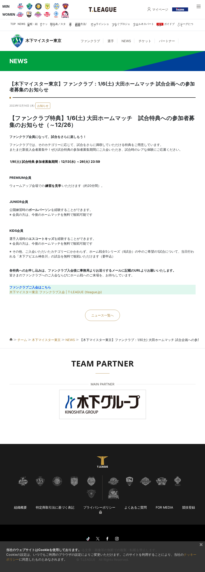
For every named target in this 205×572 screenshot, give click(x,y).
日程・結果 (32, 24)
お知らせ (42, 105)
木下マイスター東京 (46, 340)
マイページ (160, 9)
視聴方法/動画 (80, 24)
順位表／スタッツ (58, 24)
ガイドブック (166, 24)
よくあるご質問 (135, 507)
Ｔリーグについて (185, 24)
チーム (22, 340)
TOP (13, 23)
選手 (70, 24)
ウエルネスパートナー (143, 24)
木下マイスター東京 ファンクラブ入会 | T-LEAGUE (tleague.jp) (55, 292)
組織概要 (20, 507)
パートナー (167, 41)
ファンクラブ (90, 41)
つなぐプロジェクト (121, 24)
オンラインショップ (100, 24)
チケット (44, 24)
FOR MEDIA (164, 507)
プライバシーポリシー (99, 507)
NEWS (21, 23)
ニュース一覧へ (102, 315)
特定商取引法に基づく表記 (55, 507)
